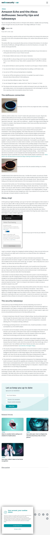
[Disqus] (25, 488)
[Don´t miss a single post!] (47, 518)
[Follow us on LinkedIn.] (47, 514)
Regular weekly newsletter (14, 402)
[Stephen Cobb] (4, 28)
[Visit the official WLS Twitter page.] (43, 514)
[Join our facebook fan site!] (35, 514)
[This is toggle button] (47, 2)
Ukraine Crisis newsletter (14, 399)
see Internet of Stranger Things (27, 345)
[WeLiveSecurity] (10, 3)
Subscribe (11, 406)
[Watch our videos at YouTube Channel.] (39, 514)
